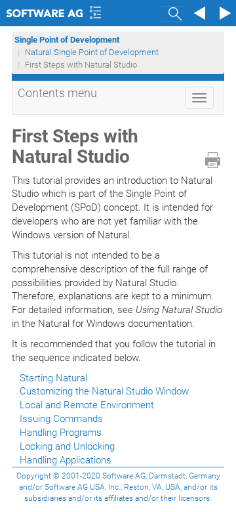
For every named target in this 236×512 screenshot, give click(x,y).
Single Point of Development (67, 40)
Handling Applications (65, 460)
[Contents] (95, 13)
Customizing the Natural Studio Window (104, 391)
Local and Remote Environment (87, 405)
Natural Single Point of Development (92, 52)
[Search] (173, 13)
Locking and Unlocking (67, 446)
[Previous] (198, 13)
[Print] (212, 160)
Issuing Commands (61, 419)
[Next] (222, 13)
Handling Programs (61, 432)
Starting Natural (53, 378)
